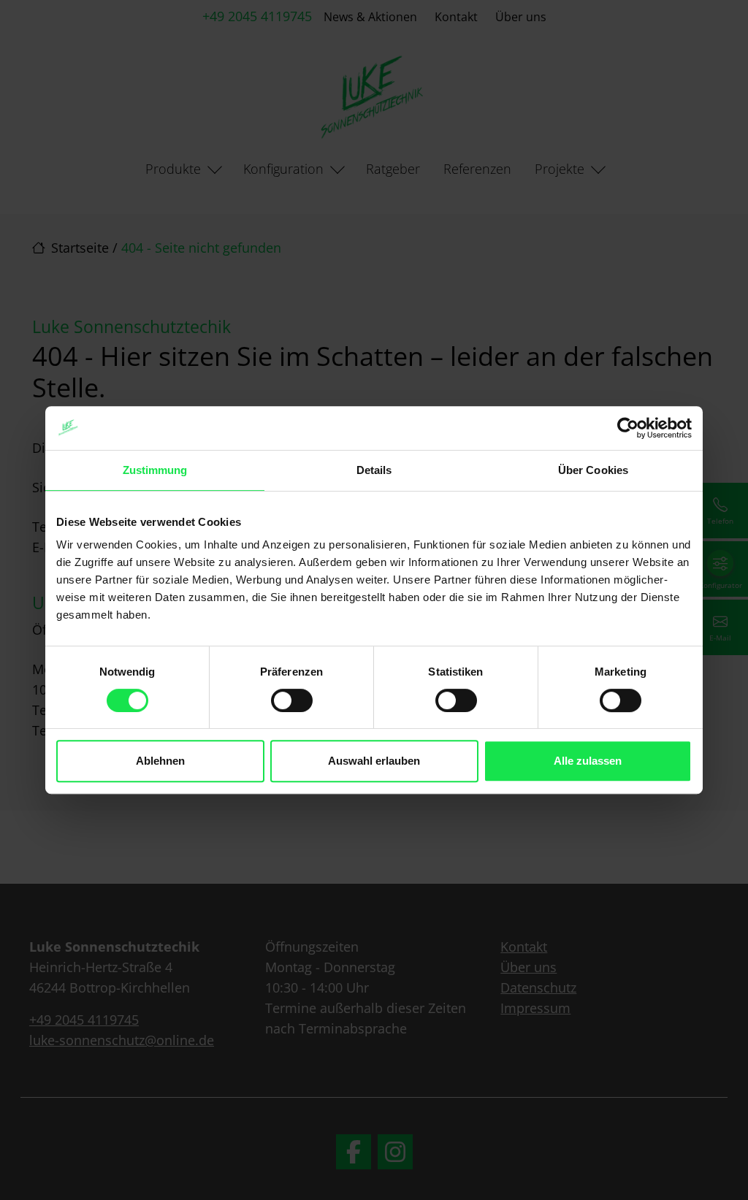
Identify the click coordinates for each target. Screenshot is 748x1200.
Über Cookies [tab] (593, 470)
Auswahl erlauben (374, 760)
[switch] (292, 700)
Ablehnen (160, 760)
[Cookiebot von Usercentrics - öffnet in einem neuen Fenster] (628, 428)
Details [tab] (374, 470)
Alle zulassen (588, 760)
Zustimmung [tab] (155, 470)
